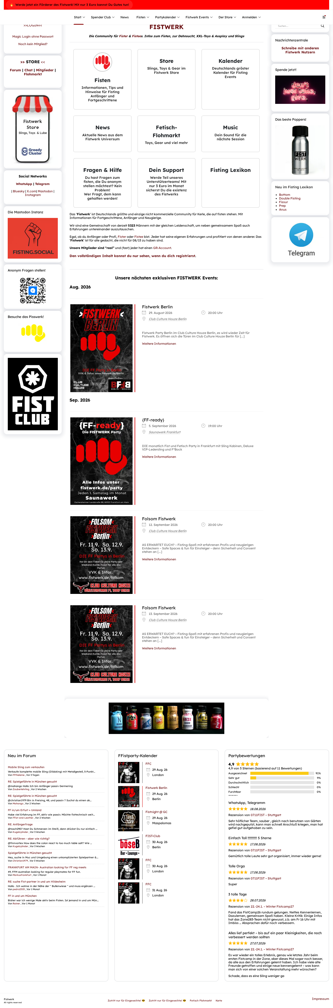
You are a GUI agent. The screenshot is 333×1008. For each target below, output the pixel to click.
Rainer (16, 903)
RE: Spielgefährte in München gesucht (32, 781)
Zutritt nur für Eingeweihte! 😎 (126, 1000)
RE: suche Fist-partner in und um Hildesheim (37, 881)
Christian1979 (20, 860)
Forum (15, 70)
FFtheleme (18, 774)
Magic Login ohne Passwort (32, 36)
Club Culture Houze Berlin (168, 319)
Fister (123, 36)
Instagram (33, 195)
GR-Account (162, 248)
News (124, 17)
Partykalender (165, 17)
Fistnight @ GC (156, 812)
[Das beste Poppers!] (300, 150)
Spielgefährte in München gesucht (30, 853)
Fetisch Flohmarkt (201, 1000)
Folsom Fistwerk (159, 518)
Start (77, 17)
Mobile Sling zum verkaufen (26, 767)
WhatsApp (24, 184)
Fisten (140, 17)
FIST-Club (152, 836)
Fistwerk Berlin (157, 306)
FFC (148, 764)
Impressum (320, 999)
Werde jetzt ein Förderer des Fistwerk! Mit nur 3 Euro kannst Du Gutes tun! (72, 5)
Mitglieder (45, 70)
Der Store (225, 17)
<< (32, 61)
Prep (282, 206)
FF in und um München (22, 896)
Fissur (283, 202)
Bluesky (18, 191)
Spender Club (101, 17)
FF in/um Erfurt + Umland (24, 810)
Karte (219, 1000)
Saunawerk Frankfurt (164, 432)
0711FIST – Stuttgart (266, 815)
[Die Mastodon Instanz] (33, 238)
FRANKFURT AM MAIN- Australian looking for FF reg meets (47, 867)
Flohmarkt (33, 74)
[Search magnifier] (322, 26)
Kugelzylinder (20, 832)
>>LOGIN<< (33, 25)
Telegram (42, 184)
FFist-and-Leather (23, 817)
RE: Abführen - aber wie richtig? (29, 838)
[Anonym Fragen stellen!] (33, 290)
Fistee (136, 36)
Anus (283, 209)
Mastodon (45, 191)
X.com (31, 191)
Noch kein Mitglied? (32, 44)
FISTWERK (166, 27)
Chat (28, 70)
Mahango (18, 803)
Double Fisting (289, 198)
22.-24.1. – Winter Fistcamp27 (272, 906)
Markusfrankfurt (22, 874)
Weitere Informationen (159, 344)
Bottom (284, 195)
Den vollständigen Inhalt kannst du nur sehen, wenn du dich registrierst (132, 256)
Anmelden (249, 17)
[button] (102, 79)
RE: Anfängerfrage (20, 824)
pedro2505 (19, 889)
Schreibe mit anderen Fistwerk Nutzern (300, 50)
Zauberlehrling (21, 789)
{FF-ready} (153, 420)
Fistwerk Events (197, 17)
